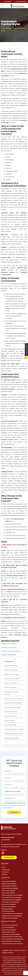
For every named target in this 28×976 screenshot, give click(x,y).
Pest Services (6, 870)
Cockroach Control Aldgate (9, 644)
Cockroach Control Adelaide (12, 707)
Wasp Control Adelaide (10, 665)
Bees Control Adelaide (10, 716)
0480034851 (7, 1)
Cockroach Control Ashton (8, 647)
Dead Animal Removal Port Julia (11, 941)
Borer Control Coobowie (9, 930)
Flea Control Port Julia (8, 932)
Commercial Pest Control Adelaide (14, 729)
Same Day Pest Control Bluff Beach (12, 937)
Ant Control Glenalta (8, 927)
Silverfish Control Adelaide (11, 738)
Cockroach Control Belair (8, 655)
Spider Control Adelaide (11, 670)
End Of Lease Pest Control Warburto (12, 943)
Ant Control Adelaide (10, 725)
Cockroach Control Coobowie (11, 934)
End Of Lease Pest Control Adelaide (12, 895)
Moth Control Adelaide (10, 683)
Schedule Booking (21, 1)
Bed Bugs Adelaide (9, 720)
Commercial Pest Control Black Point (13, 939)
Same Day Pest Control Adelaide (13, 698)
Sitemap (4, 874)
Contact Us (5, 872)
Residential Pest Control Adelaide (13, 734)
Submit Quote (14, 812)
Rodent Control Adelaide (11, 674)
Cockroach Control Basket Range (10, 651)
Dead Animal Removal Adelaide (13, 703)
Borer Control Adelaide (10, 712)
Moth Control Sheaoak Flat (10, 925)
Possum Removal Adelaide (11, 678)
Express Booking (8, 857)
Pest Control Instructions (11, 805)
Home (4, 867)
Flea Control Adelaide (10, 687)
